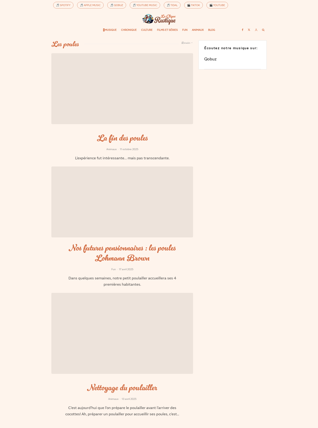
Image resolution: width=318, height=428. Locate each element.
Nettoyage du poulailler (122, 388)
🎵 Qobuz (116, 5)
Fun (185, 29)
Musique (111, 29)
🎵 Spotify (63, 5)
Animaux (198, 29)
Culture (147, 29)
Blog (211, 29)
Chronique (129, 29)
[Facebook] (242, 30)
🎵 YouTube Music (145, 5)
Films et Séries (167, 29)
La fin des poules (122, 138)
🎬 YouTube (217, 5)
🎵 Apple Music (90, 5)
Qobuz (210, 59)
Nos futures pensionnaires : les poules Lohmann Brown (122, 253)
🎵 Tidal (172, 5)
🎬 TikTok (193, 5)
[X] (248, 30)
